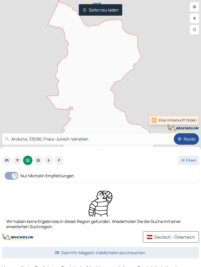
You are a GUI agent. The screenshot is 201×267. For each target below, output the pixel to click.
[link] (187, 120)
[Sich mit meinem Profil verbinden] (194, 6)
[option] (7, 160)
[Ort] (194, 29)
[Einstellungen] (194, 18)
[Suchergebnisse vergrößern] (100, 150)
